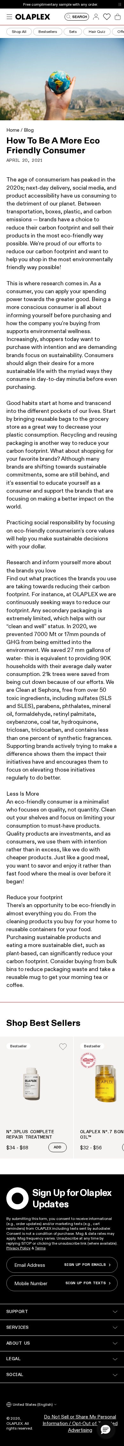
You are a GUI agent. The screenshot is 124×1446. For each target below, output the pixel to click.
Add (57, 1147)
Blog (29, 130)
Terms (40, 1248)
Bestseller (18, 1046)
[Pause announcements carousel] (119, 4)
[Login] (63, 1047)
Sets (73, 31)
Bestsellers (47, 31)
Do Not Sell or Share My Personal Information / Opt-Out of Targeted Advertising (80, 1423)
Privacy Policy (18, 1248)
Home (12, 130)
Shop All (19, 31)
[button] (105, 1429)
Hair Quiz (97, 31)
